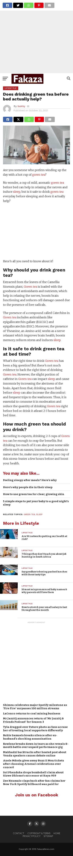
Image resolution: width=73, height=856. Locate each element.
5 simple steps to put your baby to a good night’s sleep (36, 503)
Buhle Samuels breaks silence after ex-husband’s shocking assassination (30, 737)
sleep (16, 191)
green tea (38, 174)
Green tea (30, 286)
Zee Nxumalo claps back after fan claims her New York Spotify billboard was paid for (34, 782)
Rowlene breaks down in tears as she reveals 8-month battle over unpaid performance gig (35, 745)
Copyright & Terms (38, 833)
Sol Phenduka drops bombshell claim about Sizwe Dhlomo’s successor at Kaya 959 (33, 774)
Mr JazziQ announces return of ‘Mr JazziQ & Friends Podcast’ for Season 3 (33, 720)
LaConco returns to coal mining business (31, 713)
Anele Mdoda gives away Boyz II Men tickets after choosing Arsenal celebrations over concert (33, 764)
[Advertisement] (36, 36)
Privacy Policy (31, 836)
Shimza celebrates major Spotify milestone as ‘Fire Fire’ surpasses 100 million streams (35, 706)
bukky (21, 106)
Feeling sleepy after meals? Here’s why (30, 480)
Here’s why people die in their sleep (27, 487)
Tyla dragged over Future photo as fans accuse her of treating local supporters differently (35, 728)
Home (57, 833)
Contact (18, 833)
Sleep (39, 514)
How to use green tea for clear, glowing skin (33, 494)
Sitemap (48, 836)
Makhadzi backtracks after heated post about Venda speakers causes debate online (34, 754)
